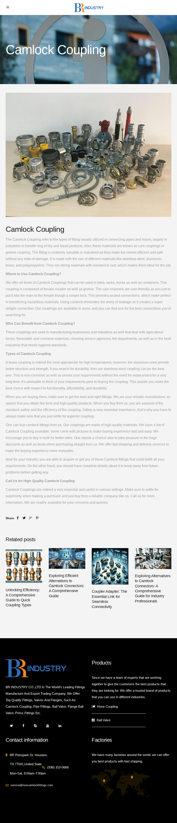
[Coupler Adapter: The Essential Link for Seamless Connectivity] (110, 566)
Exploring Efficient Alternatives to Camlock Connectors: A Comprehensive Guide (66, 586)
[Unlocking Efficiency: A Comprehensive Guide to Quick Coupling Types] (24, 565)
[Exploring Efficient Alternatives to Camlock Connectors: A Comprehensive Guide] (67, 558)
